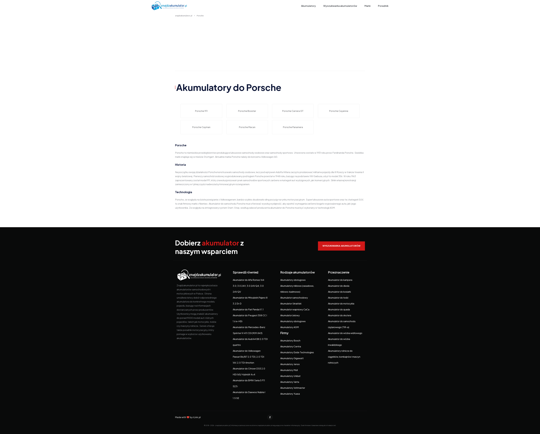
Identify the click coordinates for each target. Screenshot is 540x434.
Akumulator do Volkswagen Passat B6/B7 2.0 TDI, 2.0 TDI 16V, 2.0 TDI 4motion (248, 356)
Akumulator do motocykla (341, 303)
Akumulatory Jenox (290, 364)
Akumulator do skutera (339, 315)
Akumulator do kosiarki (339, 291)
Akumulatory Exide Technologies (297, 352)
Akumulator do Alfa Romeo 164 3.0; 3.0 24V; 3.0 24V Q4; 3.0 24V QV (248, 285)
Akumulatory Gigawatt (292, 358)
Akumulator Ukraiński (290, 303)
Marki (367, 5)
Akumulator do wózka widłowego (345, 333)
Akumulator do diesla (338, 285)
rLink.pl (197, 417)
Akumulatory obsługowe (293, 279)
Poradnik (383, 5)
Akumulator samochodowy (294, 297)
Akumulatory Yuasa (290, 393)
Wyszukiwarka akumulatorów (340, 5)
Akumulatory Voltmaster (292, 387)
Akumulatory (308, 5)
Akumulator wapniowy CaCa (294, 309)
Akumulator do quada (339, 309)
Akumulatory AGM (289, 327)
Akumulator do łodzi (338, 297)
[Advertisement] (270, 47)
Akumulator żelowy (290, 315)
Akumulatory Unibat (290, 375)
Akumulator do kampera (340, 279)
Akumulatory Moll (289, 370)
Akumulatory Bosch (290, 340)
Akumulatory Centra (290, 346)
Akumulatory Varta (289, 381)
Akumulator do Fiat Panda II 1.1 (248, 309)
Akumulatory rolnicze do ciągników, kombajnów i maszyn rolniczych (344, 356)
